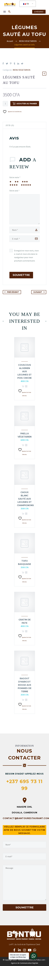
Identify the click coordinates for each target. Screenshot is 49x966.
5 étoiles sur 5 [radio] (26, 185)
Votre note (14, 177)
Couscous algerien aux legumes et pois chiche (24, 371)
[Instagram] (24, 950)
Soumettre (21, 275)
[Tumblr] (14, 63)
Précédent (13, 292)
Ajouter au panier (26, 103)
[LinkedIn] (18, 63)
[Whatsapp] (34, 950)
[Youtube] (29, 950)
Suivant (37, 292)
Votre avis (14, 190)
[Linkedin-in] (19, 950)
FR (27, 3)
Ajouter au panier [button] (23, 386)
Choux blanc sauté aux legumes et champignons (25, 499)
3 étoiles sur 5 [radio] (25, 182)
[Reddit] (22, 63)
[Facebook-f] (14, 950)
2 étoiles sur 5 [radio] (17, 182)
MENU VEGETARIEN (21, 70)
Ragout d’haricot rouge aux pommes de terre (24, 685)
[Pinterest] (11, 63)
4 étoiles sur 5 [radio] (13, 185)
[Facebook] (3, 63)
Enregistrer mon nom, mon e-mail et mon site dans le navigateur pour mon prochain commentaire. (26, 255)
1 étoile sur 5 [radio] (10, 182)
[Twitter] (7, 63)
